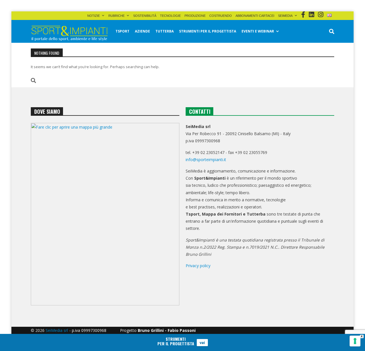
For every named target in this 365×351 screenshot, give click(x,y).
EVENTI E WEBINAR (258, 31)
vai (202, 342)
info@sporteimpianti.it (206, 159)
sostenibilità (144, 15)
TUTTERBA (164, 31)
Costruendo (220, 15)
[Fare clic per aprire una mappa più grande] (105, 214)
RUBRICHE (116, 15)
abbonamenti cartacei (255, 15)
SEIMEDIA (285, 15)
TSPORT (122, 31)
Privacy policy (198, 265)
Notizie (93, 15)
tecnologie (170, 15)
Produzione (195, 15)
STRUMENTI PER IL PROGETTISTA (207, 31)
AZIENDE (142, 31)
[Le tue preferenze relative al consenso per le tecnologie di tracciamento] (355, 341)
